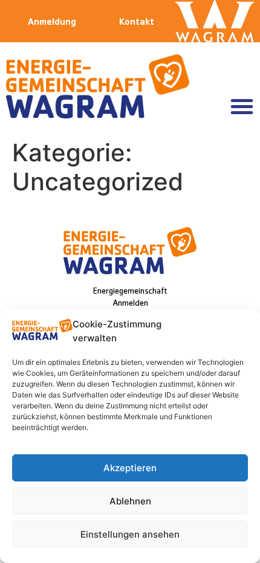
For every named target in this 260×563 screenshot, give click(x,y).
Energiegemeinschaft (130, 292)
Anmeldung (52, 23)
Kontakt (136, 23)
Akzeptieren (130, 468)
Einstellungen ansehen (130, 534)
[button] (242, 106)
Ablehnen (130, 501)
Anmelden (130, 304)
